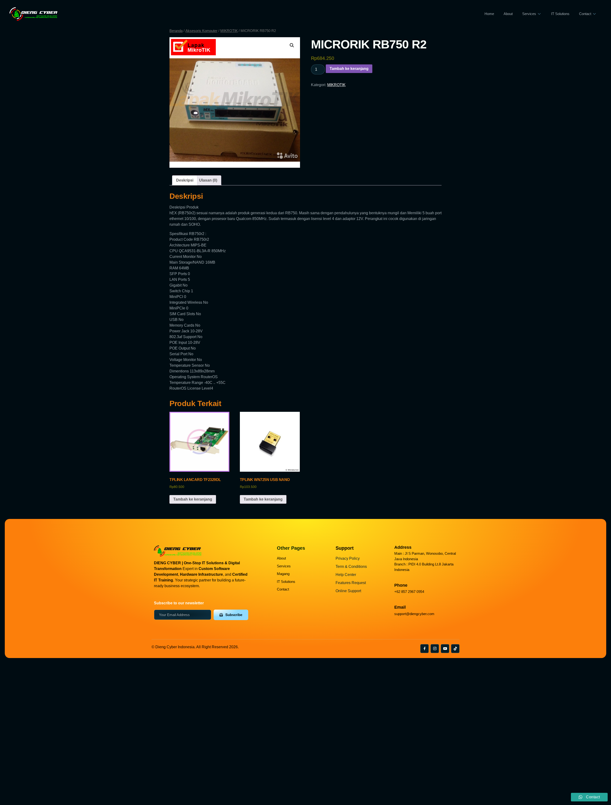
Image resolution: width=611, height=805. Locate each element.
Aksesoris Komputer (201, 31)
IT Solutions (560, 14)
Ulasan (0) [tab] (208, 180)
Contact (585, 14)
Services (529, 14)
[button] (292, 45)
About (508, 14)
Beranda (176, 31)
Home (489, 14)
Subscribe (233, 615)
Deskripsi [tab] (184, 180)
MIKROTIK (229, 31)
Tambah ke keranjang (349, 69)
